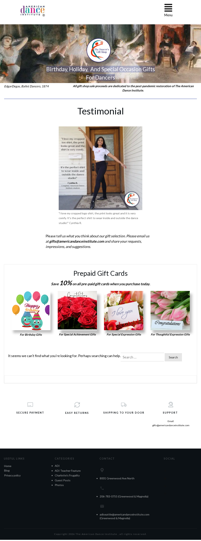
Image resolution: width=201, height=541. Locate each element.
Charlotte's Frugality (67, 475)
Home (7, 466)
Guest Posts (62, 480)
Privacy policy (12, 475)
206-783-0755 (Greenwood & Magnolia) (124, 496)
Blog (7, 470)
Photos (59, 485)
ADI (57, 465)
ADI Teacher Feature (68, 470)
